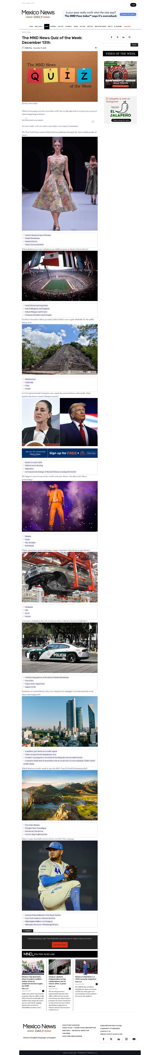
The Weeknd (30, 543)
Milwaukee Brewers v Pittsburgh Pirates (41, 924)
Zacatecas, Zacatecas (34, 831)
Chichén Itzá (30, 379)
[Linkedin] (123, 37)
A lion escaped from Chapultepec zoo (40, 754)
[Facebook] (111, 37)
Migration (29, 469)
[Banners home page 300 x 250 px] (120, 90)
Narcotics (29, 680)
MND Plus (28, 48)
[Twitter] (117, 37)
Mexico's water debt (33, 462)
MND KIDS (66, 1034)
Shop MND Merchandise (72, 1039)
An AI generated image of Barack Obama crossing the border (50, 472)
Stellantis (29, 607)
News (28, 32)
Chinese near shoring (34, 465)
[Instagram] (129, 37)
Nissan (28, 616)
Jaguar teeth (30, 687)
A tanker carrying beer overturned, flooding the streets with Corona (53, 757)
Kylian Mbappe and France (36, 312)
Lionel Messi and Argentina (36, 305)
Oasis (27, 539)
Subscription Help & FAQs (111, 1029)
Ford (27, 613)
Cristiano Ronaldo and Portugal (38, 315)
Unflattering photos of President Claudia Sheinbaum (47, 677)
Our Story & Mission (70, 1028)
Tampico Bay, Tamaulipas (35, 828)
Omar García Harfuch (34, 244)
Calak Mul (29, 382)
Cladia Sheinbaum (32, 238)
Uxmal (27, 389)
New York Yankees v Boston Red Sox (40, 918)
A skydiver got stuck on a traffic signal (41, 751)
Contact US (105, 1034)
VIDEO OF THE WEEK (121, 53)
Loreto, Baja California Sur (36, 834)
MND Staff (25, 992)
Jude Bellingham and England (37, 309)
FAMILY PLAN (67, 1031)
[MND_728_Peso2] (100, 21)
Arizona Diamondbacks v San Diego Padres (43, 915)
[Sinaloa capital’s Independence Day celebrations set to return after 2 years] (60, 970)
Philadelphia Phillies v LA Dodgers (39, 921)
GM (26, 610)
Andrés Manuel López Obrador (38, 235)
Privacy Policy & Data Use (111, 1037)
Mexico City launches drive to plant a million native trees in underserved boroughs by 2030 (32, 984)
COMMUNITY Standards (110, 1032)
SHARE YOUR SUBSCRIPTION (85, 1031)
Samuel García (31, 241)
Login (133, 5)
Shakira (28, 536)
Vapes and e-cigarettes (35, 684)
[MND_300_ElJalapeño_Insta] (120, 125)
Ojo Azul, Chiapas (32, 825)
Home (24, 32)
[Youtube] (134, 1042)
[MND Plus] (23, 48)
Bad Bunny (29, 546)
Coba (27, 385)
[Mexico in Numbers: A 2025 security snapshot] (86, 970)
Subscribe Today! (60, 948)
